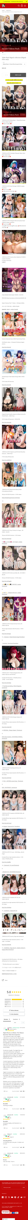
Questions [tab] (15, 1019)
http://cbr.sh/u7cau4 (6, 823)
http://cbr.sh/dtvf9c (6, 944)
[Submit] (23, 1187)
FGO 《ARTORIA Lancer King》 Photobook (13, 781)
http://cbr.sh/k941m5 (6, 460)
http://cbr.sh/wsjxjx (6, 633)
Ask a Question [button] (14, 1014)
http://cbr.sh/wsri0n (6, 384)
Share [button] (6, 1091)
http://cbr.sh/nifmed (6, 777)
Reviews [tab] (6, 1019)
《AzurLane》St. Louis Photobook (11, 865)
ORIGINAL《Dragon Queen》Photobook (13, 730)
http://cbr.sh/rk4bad (6, 907)
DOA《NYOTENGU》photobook (9, 787)
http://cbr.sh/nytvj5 (6, 347)
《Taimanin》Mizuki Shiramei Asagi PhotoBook (14, 636)
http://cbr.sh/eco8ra (6, 422)
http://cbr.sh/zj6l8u (6, 862)
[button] (21, 1091)
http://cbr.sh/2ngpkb (6, 581)
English (6, 1219)
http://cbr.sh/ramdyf (6, 538)
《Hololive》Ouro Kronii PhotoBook (10, 643)
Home (3, 10)
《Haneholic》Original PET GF (10, 910)
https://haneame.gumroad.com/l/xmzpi (11, 497)
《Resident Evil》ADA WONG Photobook (11, 871)
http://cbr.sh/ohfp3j (6, 682)
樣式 (4, 62)
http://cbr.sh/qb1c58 (6, 727)
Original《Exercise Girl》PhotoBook (12, 826)
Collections (8, 10)
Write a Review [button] (14, 1010)
